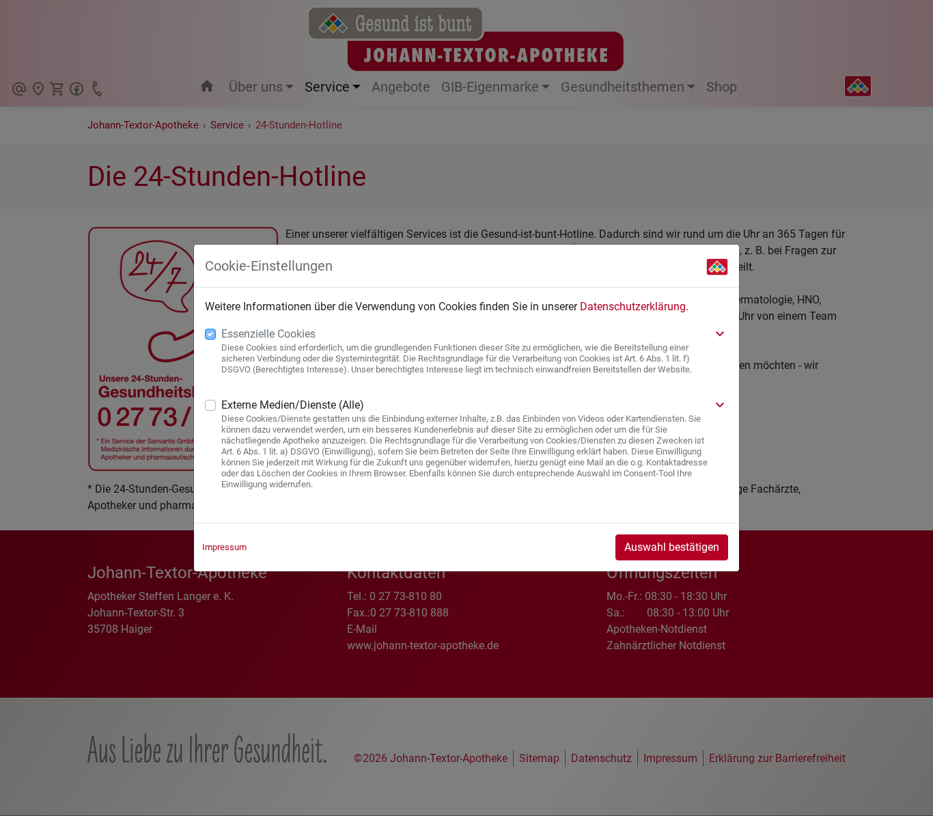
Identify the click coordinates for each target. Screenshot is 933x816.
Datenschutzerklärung (633, 306)
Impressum (224, 547)
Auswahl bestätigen (671, 547)
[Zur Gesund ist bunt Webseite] (717, 266)
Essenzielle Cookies (268, 333)
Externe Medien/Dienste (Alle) (292, 404)
